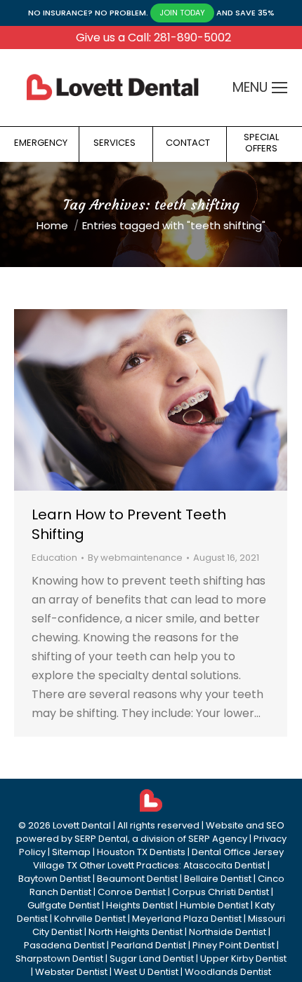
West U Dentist (146, 971)
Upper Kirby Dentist (243, 958)
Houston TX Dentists (141, 852)
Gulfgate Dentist (63, 905)
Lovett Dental (82, 825)
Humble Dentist (214, 905)
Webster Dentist (71, 971)
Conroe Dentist (132, 892)
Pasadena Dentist (64, 945)
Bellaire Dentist (217, 878)
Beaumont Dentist (137, 878)
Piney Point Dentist (233, 945)
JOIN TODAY (182, 12)
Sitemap (71, 852)
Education (54, 557)
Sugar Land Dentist (152, 958)
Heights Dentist (139, 905)
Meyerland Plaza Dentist (187, 918)
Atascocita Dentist (224, 865)
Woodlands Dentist (228, 971)
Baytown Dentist (54, 878)
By (135, 557)
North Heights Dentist (135, 932)
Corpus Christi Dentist (220, 892)
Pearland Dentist (148, 945)
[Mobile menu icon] (279, 87)
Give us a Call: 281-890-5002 (153, 37)
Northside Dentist (227, 932)
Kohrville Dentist (90, 918)
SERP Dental (101, 838)
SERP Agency (217, 838)
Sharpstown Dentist (59, 958)
